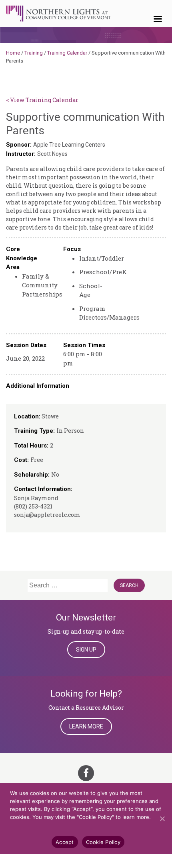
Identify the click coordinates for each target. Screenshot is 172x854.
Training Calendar (67, 53)
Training (33, 53)
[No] (162, 819)
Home (13, 53)
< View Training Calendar (42, 100)
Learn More (86, 726)
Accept (65, 842)
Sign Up (86, 649)
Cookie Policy (103, 842)
